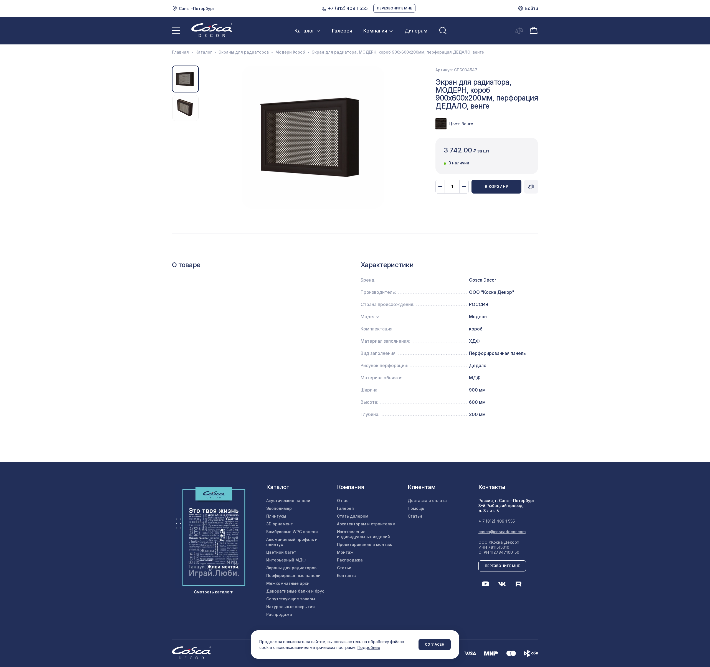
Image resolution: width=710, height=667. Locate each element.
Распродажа (279, 614)
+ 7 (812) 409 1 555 (496, 521)
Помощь (416, 508)
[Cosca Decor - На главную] (211, 30)
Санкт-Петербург (196, 8)
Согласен (434, 644)
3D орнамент (279, 523)
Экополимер (279, 508)
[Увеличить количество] (464, 186)
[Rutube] (519, 584)
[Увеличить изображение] (312, 137)
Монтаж (345, 552)
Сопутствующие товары (290, 598)
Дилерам (416, 31)
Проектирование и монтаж (364, 544)
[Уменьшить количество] (440, 186)
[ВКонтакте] (502, 584)
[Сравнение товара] (531, 187)
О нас (342, 500)
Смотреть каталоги (214, 592)
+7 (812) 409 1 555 (347, 8)
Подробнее (368, 647)
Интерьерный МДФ (286, 560)
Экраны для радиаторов (244, 52)
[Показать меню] (176, 30)
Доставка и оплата (427, 500)
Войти (531, 8)
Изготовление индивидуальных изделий (363, 534)
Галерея (342, 31)
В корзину (496, 186)
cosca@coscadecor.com (502, 531)
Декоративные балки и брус (295, 591)
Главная (180, 52)
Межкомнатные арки (288, 583)
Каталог (305, 31)
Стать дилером (352, 516)
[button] (207, 137)
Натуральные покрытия (290, 606)
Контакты (346, 575)
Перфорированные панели (293, 575)
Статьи (344, 567)
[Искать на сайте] (442, 30)
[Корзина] (533, 30)
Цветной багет (281, 552)
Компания (375, 31)
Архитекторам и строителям (366, 523)
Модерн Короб (290, 52)
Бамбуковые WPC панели (292, 531)
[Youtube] (485, 584)
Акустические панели (288, 500)
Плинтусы (276, 516)
